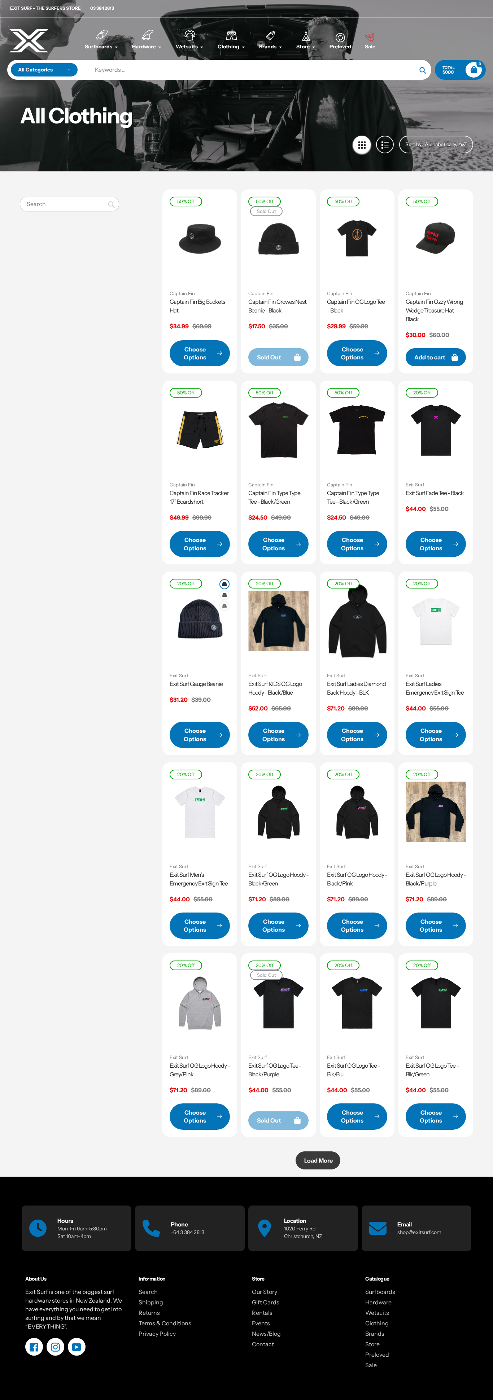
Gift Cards (265, 1302)
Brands (374, 1333)
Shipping (151, 1302)
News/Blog (266, 1333)
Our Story (264, 1291)
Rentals (262, 1312)
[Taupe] (224, 595)
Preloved (377, 1354)
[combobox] (69, 204)
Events (261, 1323)
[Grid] (362, 144)
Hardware (378, 1302)
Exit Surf (415, 484)
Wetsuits (377, 1312)
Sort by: (414, 144)
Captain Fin (182, 293)
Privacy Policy (157, 1333)
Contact (263, 1344)
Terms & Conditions (165, 1323)
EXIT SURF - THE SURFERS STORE (45, 8)
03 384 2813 (102, 8)
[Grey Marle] (224, 606)
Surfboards (380, 1291)
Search (148, 1291)
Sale (371, 1365)
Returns (149, 1312)
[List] (385, 144)
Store (372, 1344)
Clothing (377, 1323)
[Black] (224, 584)
